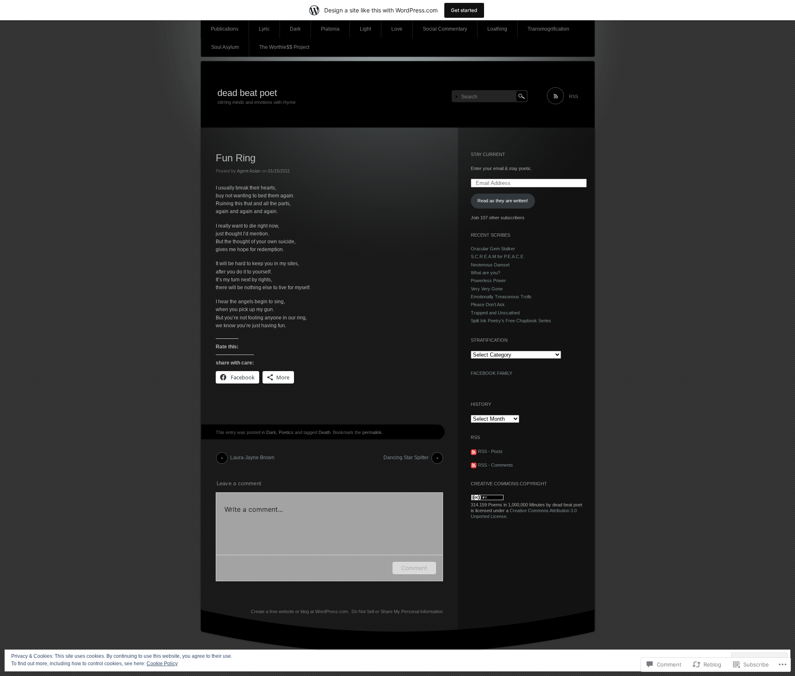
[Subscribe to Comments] (474, 465)
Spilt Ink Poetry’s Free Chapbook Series (511, 320)
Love (396, 29)
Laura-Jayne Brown (252, 457)
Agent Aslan (248, 170)
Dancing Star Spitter (406, 457)
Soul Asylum (225, 47)
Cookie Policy (162, 663)
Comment (414, 567)
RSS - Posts (490, 451)
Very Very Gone (487, 288)
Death (324, 432)
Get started (464, 10)
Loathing (497, 29)
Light (365, 29)
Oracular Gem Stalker (493, 248)
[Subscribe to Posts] (474, 451)
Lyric (264, 29)
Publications (224, 29)
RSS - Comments (495, 465)
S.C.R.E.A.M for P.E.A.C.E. (498, 256)
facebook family (491, 373)
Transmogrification (548, 29)
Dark (295, 29)
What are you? (485, 272)
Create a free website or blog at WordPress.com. (300, 611)
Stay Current (488, 154)
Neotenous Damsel (490, 264)
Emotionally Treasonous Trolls (501, 296)
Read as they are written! (502, 200)
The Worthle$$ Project (284, 47)
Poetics (286, 432)
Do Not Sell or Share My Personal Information (397, 611)
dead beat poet (247, 93)
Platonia (330, 29)
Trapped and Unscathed (495, 312)
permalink (372, 432)
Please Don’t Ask (488, 304)
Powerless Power (488, 280)
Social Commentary (445, 29)
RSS (573, 96)
